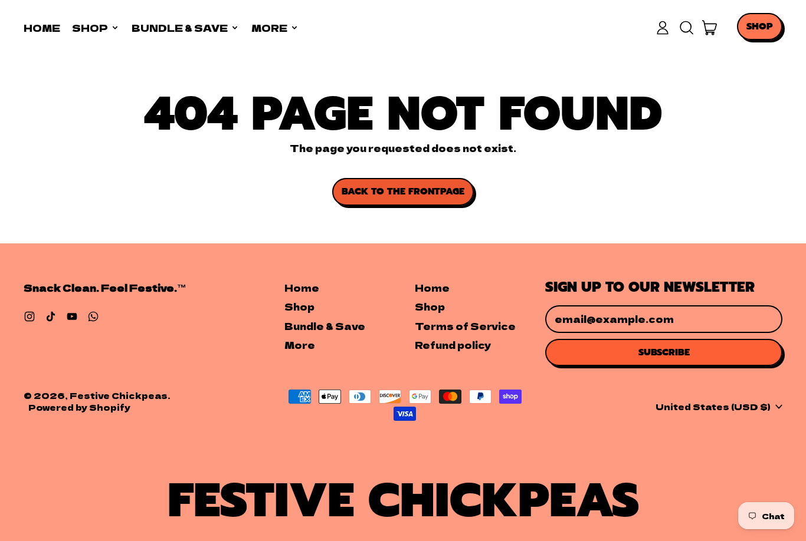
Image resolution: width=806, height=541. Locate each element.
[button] (686, 27)
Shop (299, 306)
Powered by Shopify (79, 407)
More (299, 345)
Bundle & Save (324, 326)
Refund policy (453, 345)
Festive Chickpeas (119, 395)
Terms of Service (465, 326)
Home (42, 28)
